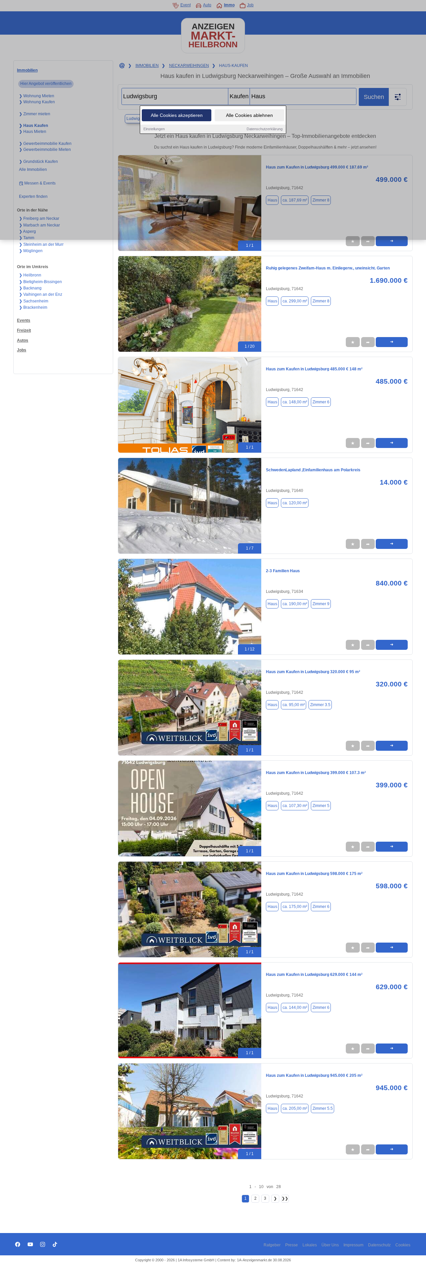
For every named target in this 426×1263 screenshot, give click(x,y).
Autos (22, 340)
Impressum (353, 1245)
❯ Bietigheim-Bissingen (40, 281)
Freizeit (24, 330)
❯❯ (285, 1198)
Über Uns (330, 1245)
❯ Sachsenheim (33, 301)
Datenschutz (379, 1245)
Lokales (310, 1245)
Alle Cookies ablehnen (249, 115)
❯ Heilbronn (30, 275)
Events (23, 320)
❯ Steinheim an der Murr (41, 244)
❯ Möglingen (31, 250)
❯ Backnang (30, 288)
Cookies (402, 1245)
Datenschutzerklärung (265, 129)
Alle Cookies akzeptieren (177, 115)
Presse (291, 1245)
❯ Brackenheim (33, 307)
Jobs (21, 350)
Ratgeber (272, 1245)
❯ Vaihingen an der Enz (40, 294)
